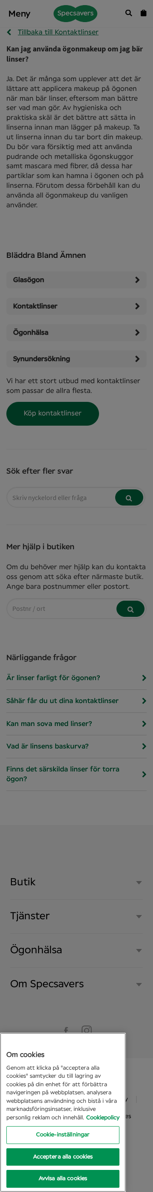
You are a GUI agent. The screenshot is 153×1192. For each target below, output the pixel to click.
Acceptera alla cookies (63, 1157)
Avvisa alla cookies (63, 1178)
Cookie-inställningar (63, 1135)
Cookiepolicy (102, 1118)
